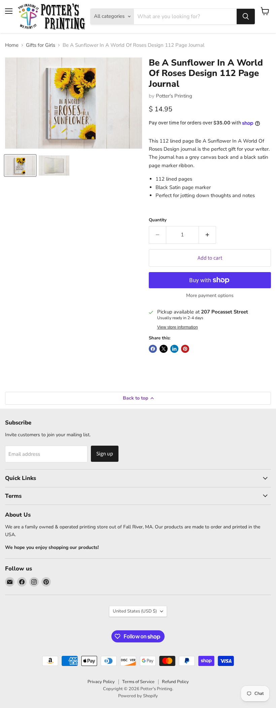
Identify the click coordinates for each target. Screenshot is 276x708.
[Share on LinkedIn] (174, 349)
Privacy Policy (101, 682)
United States (135, 611)
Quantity (158, 220)
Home (12, 45)
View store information (177, 327)
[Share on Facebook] (153, 349)
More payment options (210, 295)
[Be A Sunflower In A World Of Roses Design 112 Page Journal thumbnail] (20, 165)
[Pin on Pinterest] (185, 349)
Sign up (104, 453)
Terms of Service (138, 682)
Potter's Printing (174, 95)
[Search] (246, 16)
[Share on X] (164, 349)
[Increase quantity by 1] (207, 235)
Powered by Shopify (138, 696)
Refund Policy (175, 682)
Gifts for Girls (40, 45)
